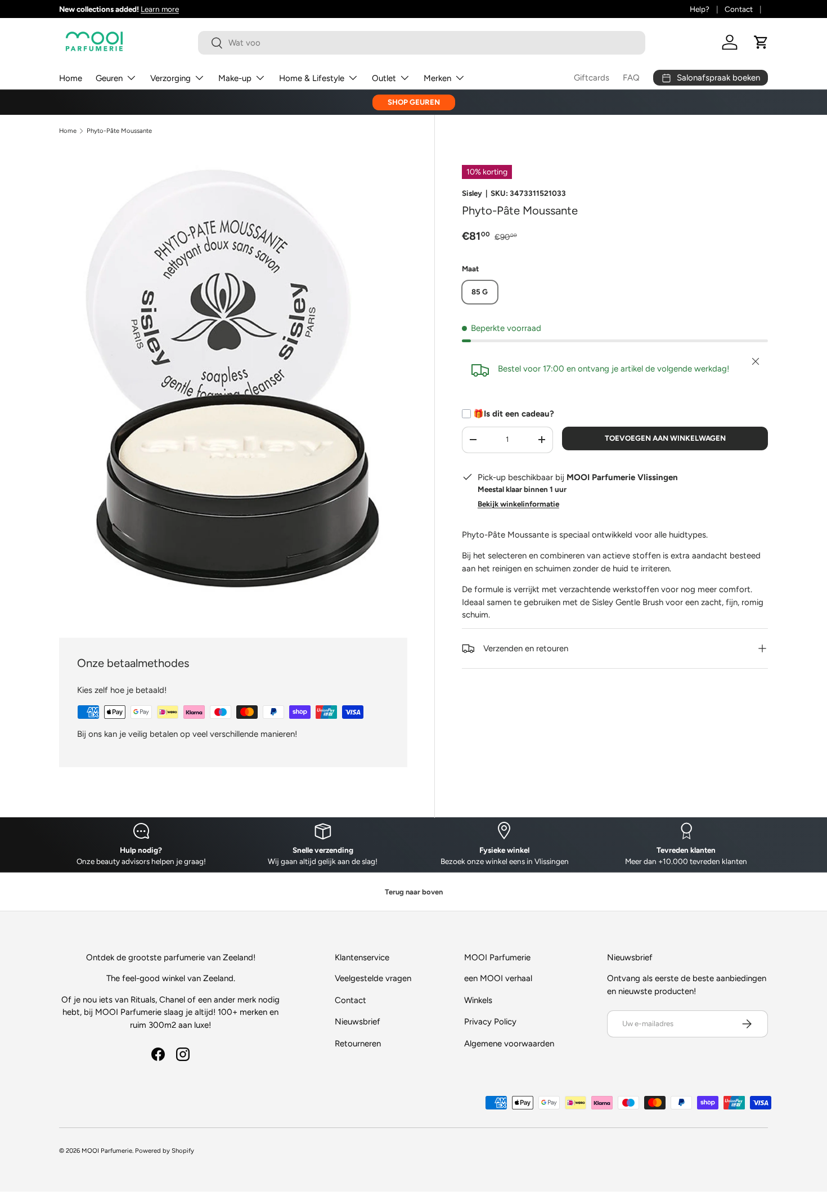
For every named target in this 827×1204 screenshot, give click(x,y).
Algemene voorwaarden (509, 1044)
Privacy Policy (490, 1022)
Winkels (478, 1000)
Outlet (384, 78)
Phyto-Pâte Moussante (119, 131)
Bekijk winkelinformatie (518, 503)
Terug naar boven (414, 892)
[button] (761, 42)
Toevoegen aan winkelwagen (665, 437)
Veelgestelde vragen (373, 978)
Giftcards (591, 78)
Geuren (109, 78)
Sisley (472, 193)
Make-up (234, 78)
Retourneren (358, 1044)
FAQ (631, 78)
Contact (739, 9)
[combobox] (421, 43)
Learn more (160, 9)
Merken (437, 78)
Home (70, 78)
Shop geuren (414, 101)
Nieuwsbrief (357, 1022)
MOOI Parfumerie (107, 1150)
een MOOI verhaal (498, 978)
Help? (699, 9)
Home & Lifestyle (311, 78)
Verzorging (170, 78)
